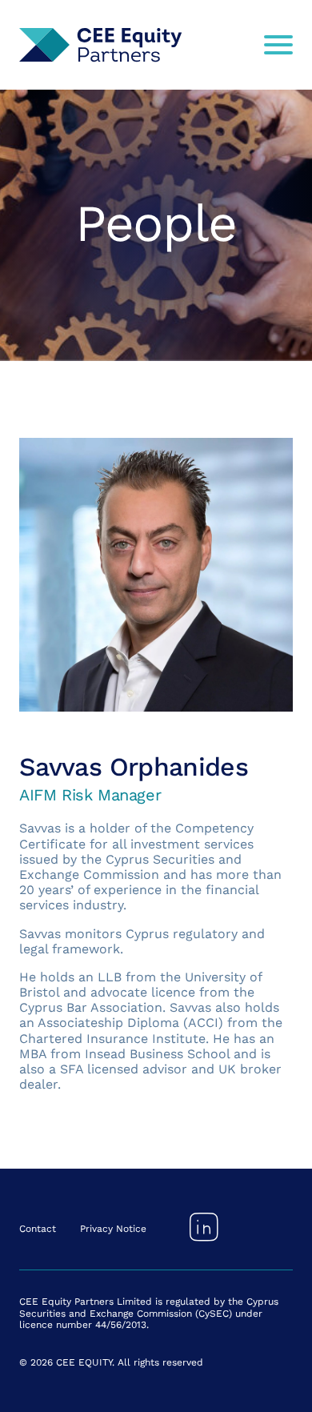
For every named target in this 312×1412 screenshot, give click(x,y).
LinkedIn (204, 1227)
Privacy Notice (113, 1228)
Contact (37, 1228)
